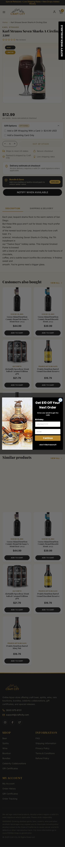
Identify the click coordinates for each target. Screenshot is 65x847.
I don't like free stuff (47, 444)
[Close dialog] (60, 400)
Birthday (39, 419)
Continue (48, 438)
